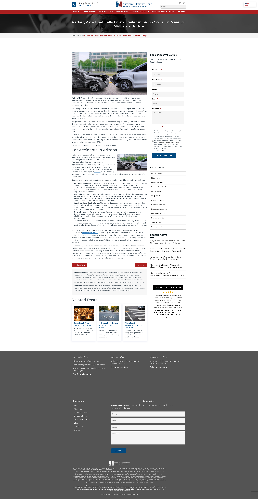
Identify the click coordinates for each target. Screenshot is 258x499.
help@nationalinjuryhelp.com (92, 365)
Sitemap (77, 430)
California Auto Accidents (160, 187)
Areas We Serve (105, 11)
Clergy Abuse (156, 196)
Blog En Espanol (157, 182)
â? (167, 320)
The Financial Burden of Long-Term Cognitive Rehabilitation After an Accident (167, 274)
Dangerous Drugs (157, 200)
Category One (156, 191)
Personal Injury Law (158, 218)
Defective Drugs (121, 11)
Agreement (157, 127)
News (80, 36)
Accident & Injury (88, 11)
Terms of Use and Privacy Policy (169, 142)
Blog (171, 11)
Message (156, 109)
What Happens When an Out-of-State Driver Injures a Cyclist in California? (165, 258)
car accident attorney (90, 233)
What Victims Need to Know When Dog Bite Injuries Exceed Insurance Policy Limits (168, 250)
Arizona (97, 172)
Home (75, 11)
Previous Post (79, 265)
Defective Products (139, 11)
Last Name (157, 79)
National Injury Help (111, 494)
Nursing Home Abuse (158, 213)
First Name (157, 70)
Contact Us (181, 11)
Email (155, 99)
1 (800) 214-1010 (85, 5)
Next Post (141, 265)
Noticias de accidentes (159, 209)
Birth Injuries (155, 178)
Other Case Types (158, 11)
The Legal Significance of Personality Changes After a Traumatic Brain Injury (166, 266)
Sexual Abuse (156, 222)
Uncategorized (156, 227)
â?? (170, 320)
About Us (78, 409)
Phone (155, 89)
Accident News (156, 173)
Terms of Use (122, 494)
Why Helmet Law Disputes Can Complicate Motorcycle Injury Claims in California (167, 242)
